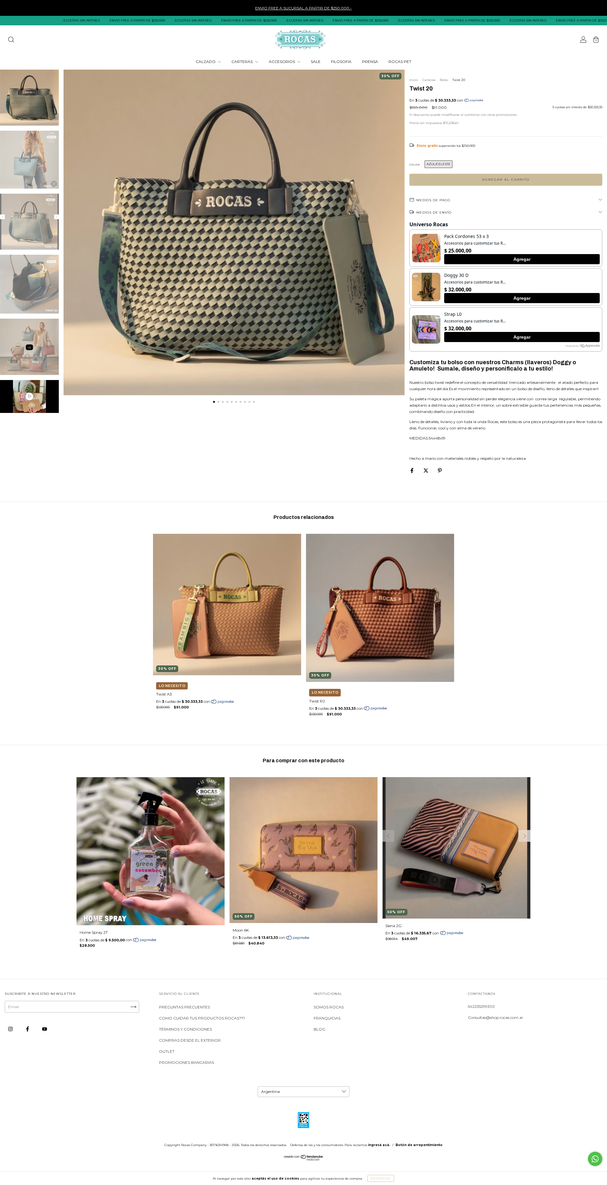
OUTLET (167, 1051)
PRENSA (370, 61)
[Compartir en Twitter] (426, 470)
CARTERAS (242, 61)
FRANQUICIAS (327, 1018)
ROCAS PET (400, 61)
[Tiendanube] (303, 1159)
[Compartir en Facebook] (412, 470)
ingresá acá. (379, 1145)
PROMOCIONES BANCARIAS (186, 1062)
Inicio (413, 80)
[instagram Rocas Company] (11, 1029)
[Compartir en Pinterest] (439, 470)
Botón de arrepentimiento (419, 1145)
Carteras (428, 80)
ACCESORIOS (282, 61)
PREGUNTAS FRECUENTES (184, 1007)
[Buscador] (11, 40)
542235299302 (481, 1006)
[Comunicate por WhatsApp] (595, 1159)
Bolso (444, 80)
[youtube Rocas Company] (44, 1029)
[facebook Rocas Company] (28, 1029)
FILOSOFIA (341, 61)
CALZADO (206, 61)
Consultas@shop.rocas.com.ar (495, 1017)
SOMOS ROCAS (329, 1007)
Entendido (381, 1178)
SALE (316, 61)
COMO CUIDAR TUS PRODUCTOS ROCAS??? (202, 1018)
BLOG (319, 1029)
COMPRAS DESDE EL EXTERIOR (190, 1040)
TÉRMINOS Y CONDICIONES (185, 1029)
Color (414, 164)
